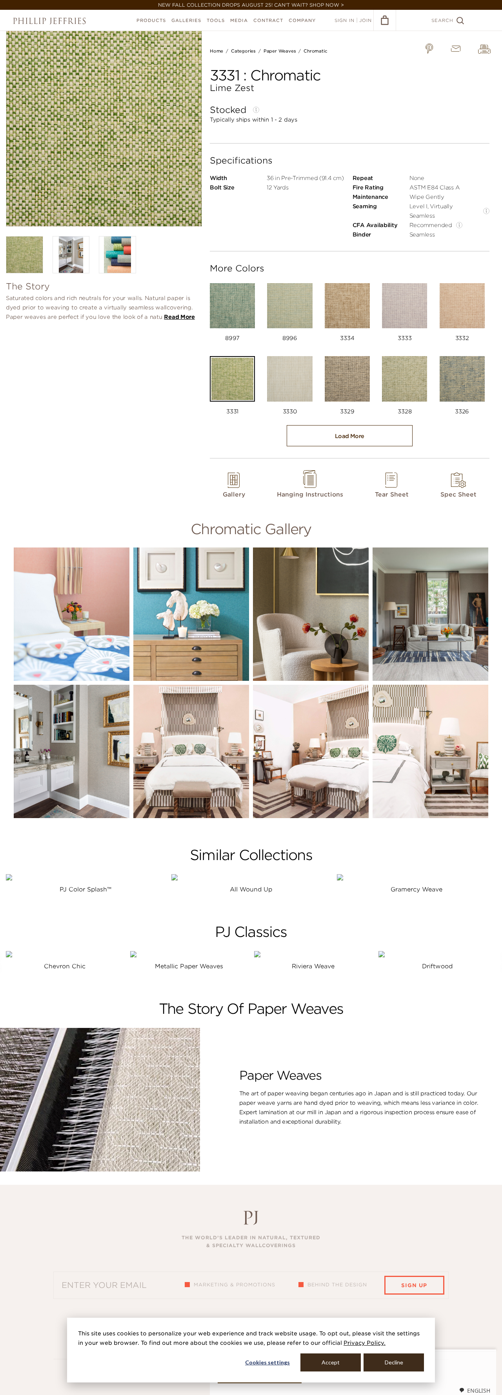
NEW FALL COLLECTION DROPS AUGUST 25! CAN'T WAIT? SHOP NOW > (251, 5)
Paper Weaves (280, 51)
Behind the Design (337, 1284)
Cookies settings (267, 1362)
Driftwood (437, 966)
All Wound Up (251, 889)
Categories (243, 51)
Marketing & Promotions (234, 1284)
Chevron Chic (64, 966)
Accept (331, 1362)
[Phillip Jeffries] (49, 21)
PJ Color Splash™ (85, 889)
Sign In (345, 20)
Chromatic (315, 51)
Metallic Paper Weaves (189, 966)
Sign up (414, 1285)
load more (349, 436)
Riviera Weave (313, 966)
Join (365, 20)
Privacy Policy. (365, 1343)
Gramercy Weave (416, 889)
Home (216, 51)
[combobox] (474, 1390)
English (478, 1390)
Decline (394, 1362)
